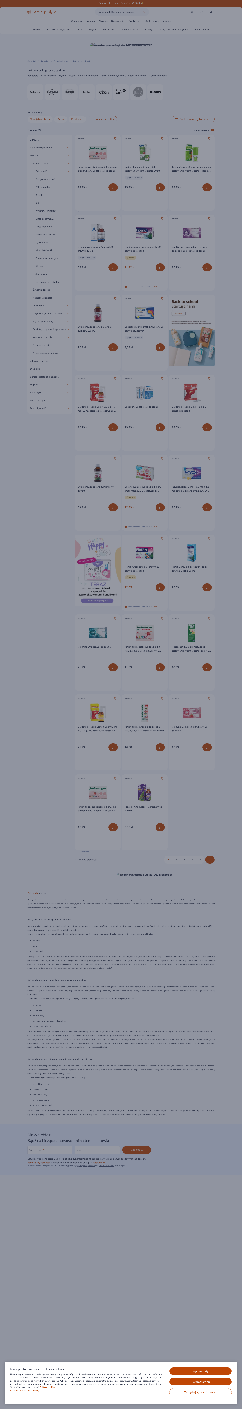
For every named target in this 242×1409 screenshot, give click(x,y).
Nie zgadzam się (200, 1382)
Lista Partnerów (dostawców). (25, 1390)
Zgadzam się (200, 1371)
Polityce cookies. (47, 1387)
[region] (121, 1383)
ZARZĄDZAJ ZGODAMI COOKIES (200, 1392)
